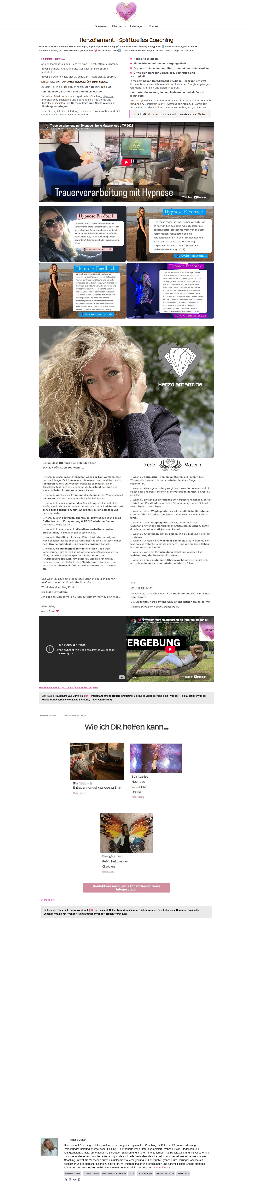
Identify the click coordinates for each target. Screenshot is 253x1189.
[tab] (49, 715)
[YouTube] (74, 1179)
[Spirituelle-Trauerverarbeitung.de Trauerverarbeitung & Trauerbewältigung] (126, 12)
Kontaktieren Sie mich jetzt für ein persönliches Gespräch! (68, 687)
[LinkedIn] (79, 1179)
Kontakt (153, 26)
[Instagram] (70, 1179)
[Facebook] (65, 1179)
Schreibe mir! (48, 900)
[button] (107, 26)
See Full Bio (161, 1167)
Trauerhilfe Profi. (76, 715)
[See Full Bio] (169, 1168)
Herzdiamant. (49, 715)
